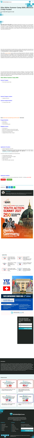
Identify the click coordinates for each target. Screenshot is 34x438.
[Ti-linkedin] (6, 435)
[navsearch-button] (33, 2)
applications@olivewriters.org (7, 151)
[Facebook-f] (1, 435)
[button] (7, 187)
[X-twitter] (3, 435)
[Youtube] (5, 436)
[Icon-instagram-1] (5, 435)
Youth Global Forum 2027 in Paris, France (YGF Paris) (12, 269)
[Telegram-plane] (8, 435)
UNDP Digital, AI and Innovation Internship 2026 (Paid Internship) (27, 269)
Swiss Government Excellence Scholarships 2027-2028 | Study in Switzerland (24, 390)
